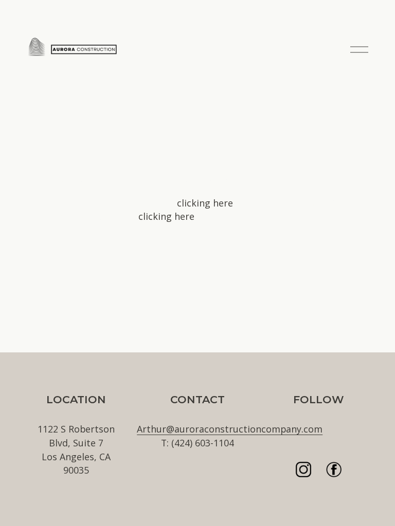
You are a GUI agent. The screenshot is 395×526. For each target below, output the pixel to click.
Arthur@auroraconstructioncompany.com (229, 429)
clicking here (205, 203)
